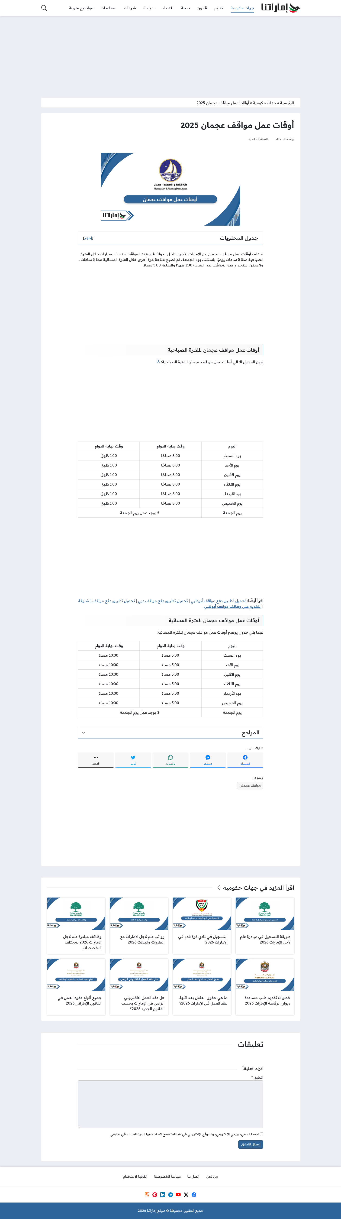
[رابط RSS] (147, 1194)
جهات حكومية (264, 103)
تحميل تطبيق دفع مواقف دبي (163, 600)
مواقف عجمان (250, 785)
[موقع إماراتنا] (280, 8)
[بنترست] (154, 1194)
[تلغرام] (170, 1194)
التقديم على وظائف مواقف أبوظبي (232, 606)
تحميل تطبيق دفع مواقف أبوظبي (219, 600)
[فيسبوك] (194, 1194)
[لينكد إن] (162, 1194)
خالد (278, 139)
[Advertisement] (170, 54)
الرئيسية (287, 103)
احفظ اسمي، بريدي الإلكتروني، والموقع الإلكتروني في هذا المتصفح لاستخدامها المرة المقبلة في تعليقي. (184, 1134)
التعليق (257, 1077)
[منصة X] (186, 1194)
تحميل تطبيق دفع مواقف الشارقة (107, 600)
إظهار (88, 238)
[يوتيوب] (178, 1194)
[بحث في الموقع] (44, 7)
